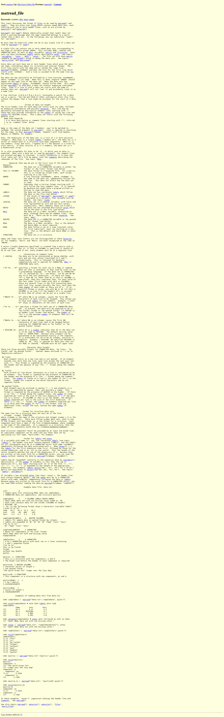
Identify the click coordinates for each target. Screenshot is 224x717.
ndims (61, 446)
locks (47, 200)
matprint (5, 29)
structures (62, 52)
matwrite (21, 29)
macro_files (7, 60)
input (26, 19)
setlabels (68, 460)
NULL (31, 52)
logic (18, 56)
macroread (18, 58)
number (48, 113)
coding (4, 115)
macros (49, 52)
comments (53, 157)
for (72, 72)
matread (61, 23)
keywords (44, 109)
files (21, 19)
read (3, 25)
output (31, 19)
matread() (48, 4)
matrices (9, 4)
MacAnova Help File (26, 4)
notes (56, 54)
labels (30, 54)
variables (6, 56)
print (10, 603)
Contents (57, 4)
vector (37, 468)
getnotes (12, 619)
